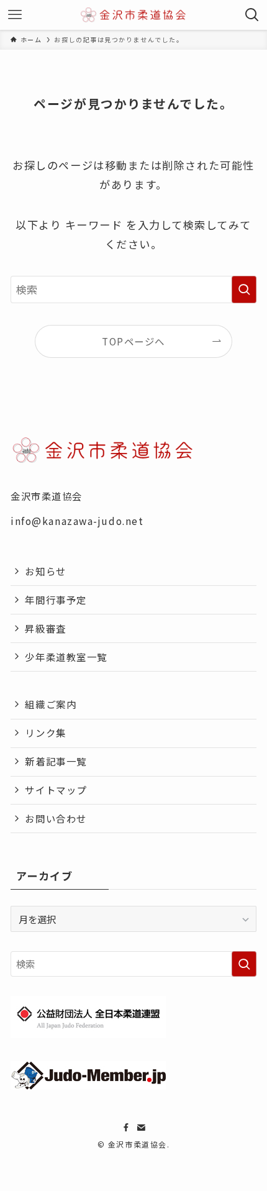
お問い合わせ (55, 818)
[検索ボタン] (252, 15)
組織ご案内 (50, 704)
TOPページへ (133, 341)
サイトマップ (55, 789)
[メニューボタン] (15, 15)
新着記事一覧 (55, 761)
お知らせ (45, 571)
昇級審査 (45, 628)
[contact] (141, 1127)
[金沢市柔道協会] (133, 15)
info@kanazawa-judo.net (77, 520)
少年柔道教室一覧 (66, 657)
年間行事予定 (55, 599)
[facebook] (126, 1127)
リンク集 (45, 732)
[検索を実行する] (244, 289)
